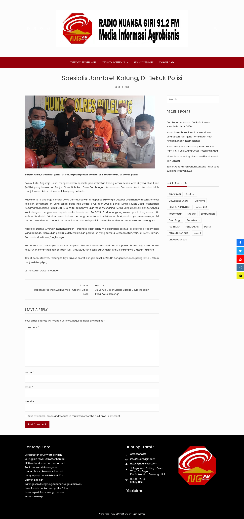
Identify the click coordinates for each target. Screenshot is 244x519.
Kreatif (192, 213)
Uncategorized (178, 239)
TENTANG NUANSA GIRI (83, 62)
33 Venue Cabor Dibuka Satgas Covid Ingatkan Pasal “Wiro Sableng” (122, 290)
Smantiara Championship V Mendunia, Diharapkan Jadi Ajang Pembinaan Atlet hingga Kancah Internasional (189, 136)
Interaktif (201, 207)
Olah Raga (175, 220)
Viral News (123, 514)
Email (29, 387)
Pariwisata (193, 220)
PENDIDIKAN (192, 226)
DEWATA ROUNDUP (113, 62)
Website (29, 401)
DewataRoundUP (49, 270)
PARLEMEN (174, 226)
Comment (32, 327)
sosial (197, 233)
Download (166, 62)
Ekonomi (200, 200)
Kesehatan (175, 213)
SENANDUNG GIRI (144, 62)
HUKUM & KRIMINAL (180, 207)
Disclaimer (135, 490)
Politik (207, 226)
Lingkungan (208, 213)
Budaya (190, 194)
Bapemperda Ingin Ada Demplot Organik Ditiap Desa (61, 290)
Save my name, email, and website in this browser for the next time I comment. (74, 416)
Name (29, 372)
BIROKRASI (175, 194)
